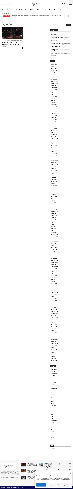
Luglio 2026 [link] (53, 66)
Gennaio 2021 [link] (54, 207)
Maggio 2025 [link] (54, 96)
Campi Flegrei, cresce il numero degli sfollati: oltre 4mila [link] (61, 54)
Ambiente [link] (53, 371)
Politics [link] (52, 418)
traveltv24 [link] (53, 437)
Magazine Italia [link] (54, 407)
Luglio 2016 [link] (53, 322)
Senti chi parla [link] (54, 424)
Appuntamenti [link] (54, 373)
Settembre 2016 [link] (54, 317)
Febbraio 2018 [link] (54, 281)
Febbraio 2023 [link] (54, 153)
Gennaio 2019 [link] (54, 258)
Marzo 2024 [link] (53, 126)
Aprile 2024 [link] (53, 124)
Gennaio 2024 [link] (54, 130)
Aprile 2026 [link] (53, 72)
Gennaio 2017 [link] (54, 309)
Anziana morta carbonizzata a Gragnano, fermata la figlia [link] (60, 34)
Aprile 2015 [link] (53, 354)
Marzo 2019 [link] (53, 254)
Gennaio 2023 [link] (54, 156)
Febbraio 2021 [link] (54, 205)
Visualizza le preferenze (64, 485)
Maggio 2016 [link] (54, 326)
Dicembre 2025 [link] (54, 81)
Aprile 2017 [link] (53, 303)
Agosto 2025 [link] (54, 89)
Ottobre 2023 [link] (54, 136)
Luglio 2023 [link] (53, 143)
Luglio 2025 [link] (53, 92)
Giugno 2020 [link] (54, 222)
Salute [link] (52, 422)
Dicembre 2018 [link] (54, 260)
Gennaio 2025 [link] (54, 104)
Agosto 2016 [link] (54, 320)
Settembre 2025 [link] (54, 87)
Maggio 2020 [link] (54, 224)
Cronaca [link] (3, 38)
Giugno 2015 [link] (54, 349)
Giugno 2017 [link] (54, 298)
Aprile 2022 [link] (53, 175)
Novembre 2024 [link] (54, 109)
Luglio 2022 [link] (53, 168)
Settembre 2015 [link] (54, 343)
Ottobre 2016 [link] (54, 315)
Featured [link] (53, 395)
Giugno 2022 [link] (54, 170)
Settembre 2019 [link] (54, 241)
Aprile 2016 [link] (53, 328)
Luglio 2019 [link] (53, 245)
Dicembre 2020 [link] (54, 209)
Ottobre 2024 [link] (54, 111)
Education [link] (53, 393)
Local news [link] (53, 405)
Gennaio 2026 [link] (54, 79)
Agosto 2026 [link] (54, 64)
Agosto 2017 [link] (54, 294)
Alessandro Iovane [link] (5, 48)
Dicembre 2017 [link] (54, 286)
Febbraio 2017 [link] (54, 307)
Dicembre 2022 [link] (54, 158)
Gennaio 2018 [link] (54, 283)
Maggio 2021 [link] (54, 198)
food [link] (52, 397)
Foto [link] (52, 399)
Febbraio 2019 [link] (54, 256)
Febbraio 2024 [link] (54, 128)
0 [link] (22, 48)
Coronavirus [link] (53, 382)
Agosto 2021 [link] (54, 192)
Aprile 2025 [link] (53, 98)
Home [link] (3, 22)
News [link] (52, 412)
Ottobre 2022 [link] (54, 162)
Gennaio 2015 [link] (54, 360)
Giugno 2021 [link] (54, 196)
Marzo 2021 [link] (53, 202)
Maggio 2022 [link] (54, 173)
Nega (51, 485)
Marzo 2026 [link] (53, 75)
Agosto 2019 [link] (54, 243)
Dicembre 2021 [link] (54, 183)
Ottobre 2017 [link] (54, 290)
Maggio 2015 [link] (54, 352)
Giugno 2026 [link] (54, 68)
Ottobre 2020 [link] (54, 213)
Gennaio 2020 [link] (54, 232)
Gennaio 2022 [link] (54, 181)
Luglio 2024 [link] (53, 117)
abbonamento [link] (54, 369)
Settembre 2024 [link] (54, 113)
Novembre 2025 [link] (54, 83)
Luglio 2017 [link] (53, 296)
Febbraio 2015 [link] (54, 358)
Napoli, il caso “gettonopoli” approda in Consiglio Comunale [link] (32, 464)
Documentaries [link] (54, 388)
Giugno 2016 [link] (54, 324)
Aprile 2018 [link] (53, 277)
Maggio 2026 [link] (54, 70)
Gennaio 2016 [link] (54, 335)
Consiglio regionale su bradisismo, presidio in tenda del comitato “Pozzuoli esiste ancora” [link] (32, 15)
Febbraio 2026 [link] (54, 77)
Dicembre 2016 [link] (54, 311)
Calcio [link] (52, 378)
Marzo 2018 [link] (53, 279)
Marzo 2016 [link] (53, 330)
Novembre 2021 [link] (54, 185)
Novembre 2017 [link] (54, 288)
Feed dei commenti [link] (55, 453)
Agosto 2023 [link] (54, 141)
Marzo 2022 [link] (53, 177)
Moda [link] (52, 410)
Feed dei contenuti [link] (55, 450)
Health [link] (52, 403)
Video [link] (52, 439)
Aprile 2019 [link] (53, 251)
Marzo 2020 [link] (53, 228)
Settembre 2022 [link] (54, 164)
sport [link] (52, 429)
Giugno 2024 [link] (54, 119)
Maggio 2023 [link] (54, 147)
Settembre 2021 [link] (54, 190)
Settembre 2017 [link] (54, 292)
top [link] (51, 435)
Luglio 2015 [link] (53, 347)
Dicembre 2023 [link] (54, 132)
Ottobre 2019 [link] (54, 239)
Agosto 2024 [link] (54, 115)
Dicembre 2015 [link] (54, 337)
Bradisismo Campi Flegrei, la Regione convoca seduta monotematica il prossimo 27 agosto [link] (48, 465)
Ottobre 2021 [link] (54, 187)
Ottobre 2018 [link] (54, 264)
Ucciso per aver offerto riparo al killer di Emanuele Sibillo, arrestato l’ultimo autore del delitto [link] (12, 43)
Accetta (41, 485)
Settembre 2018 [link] (54, 266)
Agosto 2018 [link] (54, 268)
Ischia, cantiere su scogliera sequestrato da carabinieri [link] (32, 477)
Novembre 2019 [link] (54, 237)
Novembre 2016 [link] (54, 313)
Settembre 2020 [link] (54, 215)
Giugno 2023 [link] (54, 145)
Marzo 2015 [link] (53, 356)
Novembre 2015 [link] (54, 339)
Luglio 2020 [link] (53, 219)
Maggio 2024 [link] (54, 121)
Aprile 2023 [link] (53, 149)
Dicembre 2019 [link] (54, 234)
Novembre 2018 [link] (54, 262)
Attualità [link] (53, 375)
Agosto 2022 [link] (54, 166)
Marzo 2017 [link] (53, 305)
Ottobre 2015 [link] (54, 341)
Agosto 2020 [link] (54, 217)
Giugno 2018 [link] (54, 273)
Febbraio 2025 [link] (54, 102)
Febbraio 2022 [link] (54, 179)
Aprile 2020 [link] (53, 226)
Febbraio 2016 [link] (54, 332)
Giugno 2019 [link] (54, 247)
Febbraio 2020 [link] (54, 230)
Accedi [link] (52, 448)
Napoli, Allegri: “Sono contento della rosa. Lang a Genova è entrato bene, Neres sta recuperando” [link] (60, 39)
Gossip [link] (52, 401)
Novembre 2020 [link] (54, 211)
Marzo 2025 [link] (53, 100)
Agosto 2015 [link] (54, 345)
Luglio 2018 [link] (53, 271)
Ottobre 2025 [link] (54, 85)
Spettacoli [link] (53, 427)
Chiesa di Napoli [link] (54, 380)
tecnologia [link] (53, 433)
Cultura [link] (52, 386)
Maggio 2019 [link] (54, 249)
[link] (71, 2)
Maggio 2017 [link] (54, 300)
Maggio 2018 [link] (54, 275)
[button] (70, 473)
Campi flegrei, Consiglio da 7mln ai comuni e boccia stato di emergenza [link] (31, 471)
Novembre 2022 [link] (54, 160)
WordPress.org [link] (54, 455)
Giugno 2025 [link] (54, 94)
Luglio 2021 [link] (53, 194)
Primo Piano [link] (54, 420)
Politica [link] (52, 416)
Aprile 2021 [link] (53, 200)
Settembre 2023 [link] (54, 138)
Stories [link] (52, 431)
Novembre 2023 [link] (54, 134)
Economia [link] (53, 390)
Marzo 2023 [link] (53, 151)
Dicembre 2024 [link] (54, 106)
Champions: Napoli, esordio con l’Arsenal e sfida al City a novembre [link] (60, 50)
